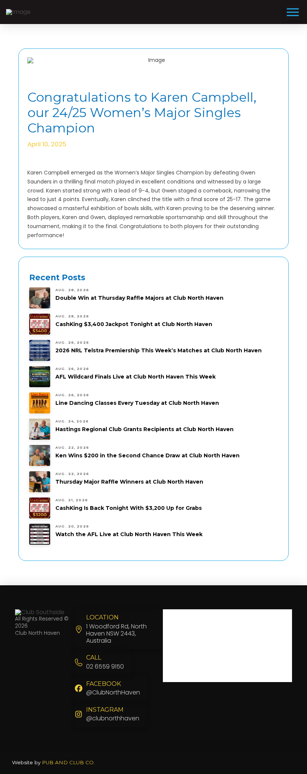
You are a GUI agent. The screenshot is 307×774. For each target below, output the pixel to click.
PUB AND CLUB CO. (68, 762)
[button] (293, 12)
